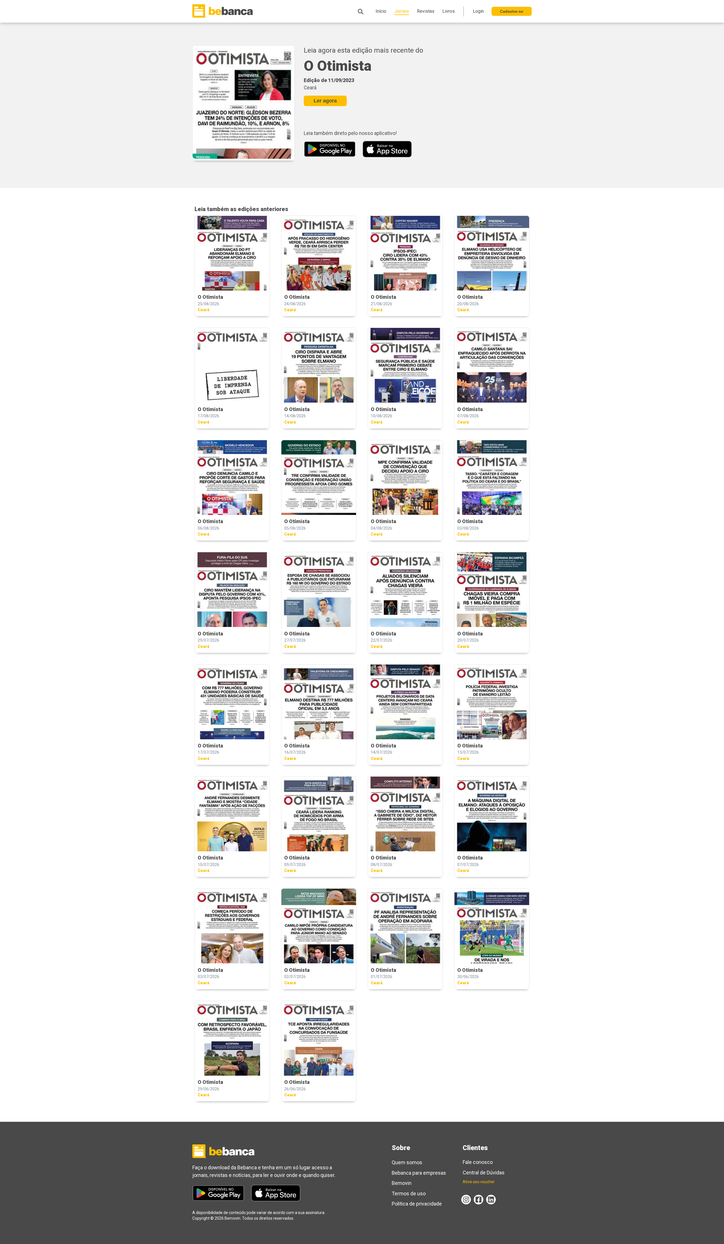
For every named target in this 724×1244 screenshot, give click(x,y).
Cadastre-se (511, 11)
